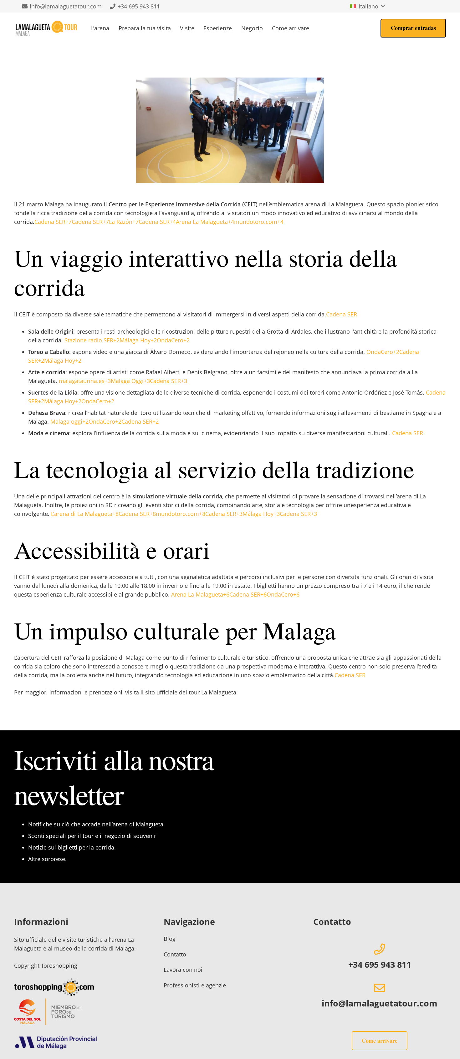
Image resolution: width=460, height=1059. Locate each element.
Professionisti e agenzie (195, 985)
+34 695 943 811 (379, 964)
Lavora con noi (183, 969)
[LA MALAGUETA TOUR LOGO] (46, 28)
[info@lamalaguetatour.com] (379, 988)
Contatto (175, 954)
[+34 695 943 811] (379, 949)
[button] (368, 6)
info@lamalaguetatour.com (379, 1003)
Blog (170, 938)
